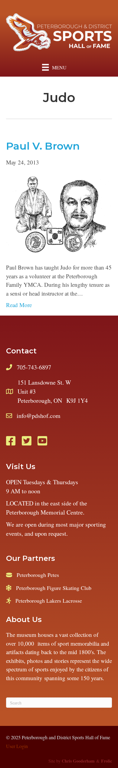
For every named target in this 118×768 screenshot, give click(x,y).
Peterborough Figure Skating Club (53, 587)
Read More (19, 305)
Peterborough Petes (38, 574)
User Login (17, 746)
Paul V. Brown (43, 146)
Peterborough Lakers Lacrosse (48, 600)
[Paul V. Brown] (59, 214)
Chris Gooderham (78, 761)
